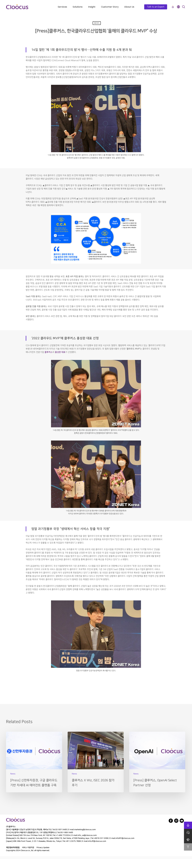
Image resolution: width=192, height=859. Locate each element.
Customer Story (110, 6)
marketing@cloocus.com (85, 830)
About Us (129, 6)
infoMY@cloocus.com (125, 838)
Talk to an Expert (155, 7)
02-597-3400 (61, 830)
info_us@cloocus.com (87, 835)
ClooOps (173, 6)
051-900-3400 (66, 832)
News (96, 23)
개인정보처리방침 (13, 847)
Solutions (78, 6)
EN (178, 6)
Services (62, 6)
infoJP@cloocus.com (97, 841)
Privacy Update (43, 847)
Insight (91, 6)
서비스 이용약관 (28, 847)
